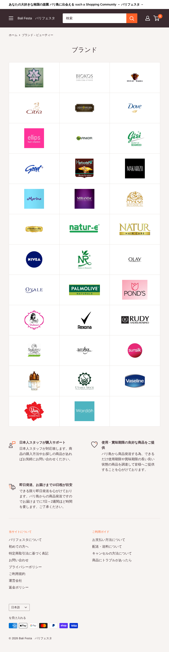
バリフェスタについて (25, 540)
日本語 (15, 607)
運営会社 (15, 580)
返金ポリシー (19, 587)
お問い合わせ (19, 560)
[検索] (131, 18)
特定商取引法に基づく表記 (28, 553)
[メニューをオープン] (11, 18)
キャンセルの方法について (112, 553)
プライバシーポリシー (25, 567)
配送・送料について (107, 546)
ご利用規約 (17, 574)
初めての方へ (19, 546)
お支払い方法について (108, 540)
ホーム (13, 35)
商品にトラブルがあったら (112, 560)
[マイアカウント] (147, 18)
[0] (156, 18)
